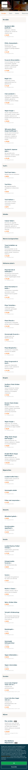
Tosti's (10, 13)
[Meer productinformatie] (17, 43)
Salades (17, 13)
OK (14, 763)
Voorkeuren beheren (5, 756)
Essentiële (14, 767)
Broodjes (3, 13)
